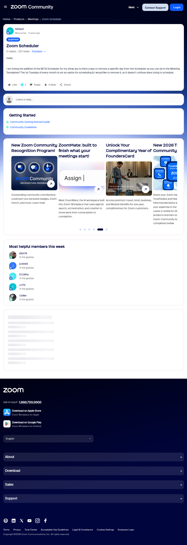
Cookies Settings (105, 529)
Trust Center (31, 529)
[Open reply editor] (93, 99)
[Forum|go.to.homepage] (32, 7)
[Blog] (5, 520)
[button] (5, 7)
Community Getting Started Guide (30, 122)
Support (11, 498)
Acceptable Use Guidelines (54, 529)
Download (12, 470)
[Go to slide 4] (94, 229)
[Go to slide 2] (85, 229)
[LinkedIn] (13, 520)
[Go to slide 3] (89, 229)
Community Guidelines (23, 127)
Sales (9, 484)
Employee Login (126, 529)
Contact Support (155, 7)
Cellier (23, 295)
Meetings (33, 19)
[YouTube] (29, 520)
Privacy (17, 529)
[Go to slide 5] (98, 229)
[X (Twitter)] (21, 520)
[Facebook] (45, 520)
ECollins (24, 274)
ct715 (22, 285)
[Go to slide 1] (80, 229)
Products (19, 19)
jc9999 (23, 263)
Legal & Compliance (82, 529)
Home (6, 19)
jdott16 (23, 253)
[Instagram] (37, 520)
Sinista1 (19, 29)
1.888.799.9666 (30, 402)
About (9, 457)
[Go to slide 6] (104, 229)
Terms (6, 529)
